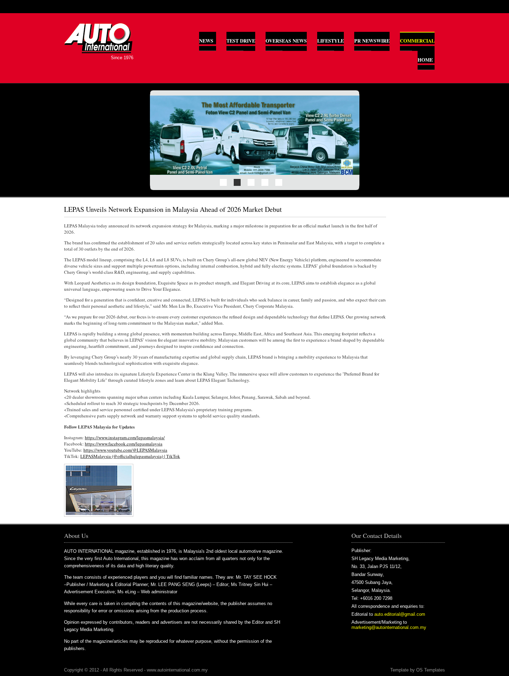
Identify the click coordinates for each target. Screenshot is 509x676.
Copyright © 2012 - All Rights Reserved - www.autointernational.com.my (136, 670)
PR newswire (372, 40)
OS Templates (430, 670)
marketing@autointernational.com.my (388, 627)
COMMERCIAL (417, 40)
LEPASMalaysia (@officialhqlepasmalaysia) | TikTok (130, 456)
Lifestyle (330, 40)
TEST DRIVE (240, 40)
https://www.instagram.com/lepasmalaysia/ (125, 437)
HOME (425, 59)
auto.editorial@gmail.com (399, 614)
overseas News (286, 40)
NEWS (206, 40)
